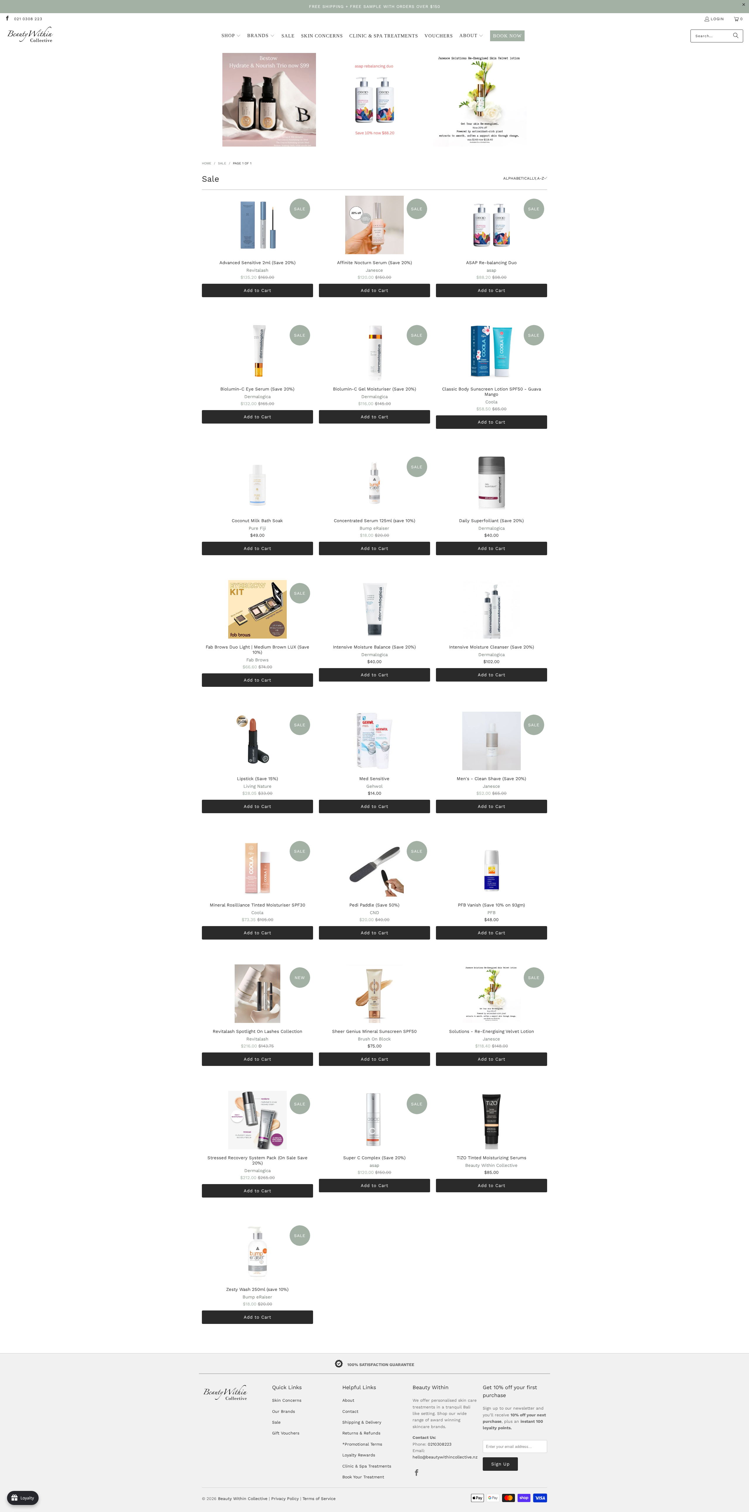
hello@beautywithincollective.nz (445, 1457)
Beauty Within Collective (242, 1498)
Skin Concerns (286, 1400)
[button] (231, 36)
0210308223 (439, 1444)
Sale (276, 1422)
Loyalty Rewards (358, 1455)
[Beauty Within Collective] (31, 36)
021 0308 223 (28, 19)
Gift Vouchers (285, 1433)
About (348, 1400)
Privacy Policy (285, 1498)
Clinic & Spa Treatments (366, 1466)
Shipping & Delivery (361, 1422)
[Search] (736, 36)
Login (717, 19)
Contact (350, 1411)
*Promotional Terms (362, 1444)
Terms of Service (319, 1498)
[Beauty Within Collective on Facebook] (7, 19)
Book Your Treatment (363, 1477)
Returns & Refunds (361, 1433)
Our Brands (283, 1411)
